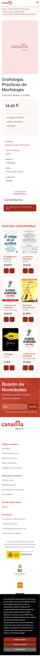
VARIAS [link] (8, 180)
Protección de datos (9, 458)
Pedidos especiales (9, 485)
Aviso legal (6, 448)
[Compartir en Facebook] (7, 131)
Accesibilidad (7, 494)
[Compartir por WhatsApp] (17, 131)
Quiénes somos (8, 480)
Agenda (5, 507)
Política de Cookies (9, 463)
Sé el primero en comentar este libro (19, 208)
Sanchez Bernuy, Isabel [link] (16, 95)
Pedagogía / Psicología (19, 9)
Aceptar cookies (20, 640)
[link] (12, 270)
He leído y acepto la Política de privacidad (22, 412)
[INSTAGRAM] (10, 435)
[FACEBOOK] (4, 435)
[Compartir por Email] (22, 131)
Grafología (19, 12)
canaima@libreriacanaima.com (15, 528)
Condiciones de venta (10, 453)
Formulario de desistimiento (13, 489)
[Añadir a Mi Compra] (6, 270)
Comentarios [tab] (19, 191)
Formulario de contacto (12, 533)
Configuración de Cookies (12, 468)
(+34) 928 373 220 (10, 524)
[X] (15, 435)
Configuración (20, 649)
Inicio (4, 9)
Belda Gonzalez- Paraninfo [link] (17, 145)
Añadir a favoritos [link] (14, 121)
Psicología (7, 12)
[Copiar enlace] (26, 131)
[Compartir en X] (12, 131)
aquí (22, 633)
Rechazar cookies (19, 644)
